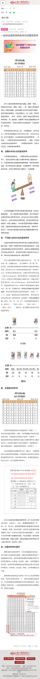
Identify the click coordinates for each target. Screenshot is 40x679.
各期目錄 (17, 21)
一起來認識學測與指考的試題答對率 (12, 24)
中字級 (10, 8)
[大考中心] (20, 3)
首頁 (2, 21)
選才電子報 (9, 21)
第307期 (24, 21)
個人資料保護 (9, 658)
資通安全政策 (20, 658)
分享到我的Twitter (10, 12)
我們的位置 (31, 658)
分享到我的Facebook (6, 12)
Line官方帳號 (20, 662)
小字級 (6, 8)
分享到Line (14, 12)
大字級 (14, 8)
